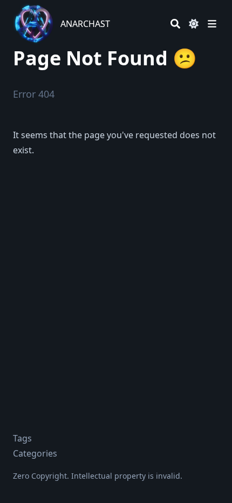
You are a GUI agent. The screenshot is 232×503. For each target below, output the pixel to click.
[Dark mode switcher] (194, 24)
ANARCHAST (85, 24)
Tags (22, 438)
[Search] (175, 24)
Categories (35, 453)
